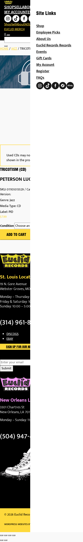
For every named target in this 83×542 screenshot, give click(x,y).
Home (4, 48)
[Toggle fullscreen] (5, 535)
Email (11, 357)
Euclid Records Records (53, 45)
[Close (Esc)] (13, 535)
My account (16, 12)
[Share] (9, 535)
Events (41, 52)
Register (42, 71)
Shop (9, 7)
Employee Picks (48, 32)
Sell (18, 7)
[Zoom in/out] (1, 535)
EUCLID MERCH (14, 29)
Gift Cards (44, 58)
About (28, 7)
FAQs (40, 78)
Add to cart (16, 234)
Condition (7, 226)
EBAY (9, 339)
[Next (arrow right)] (5, 540)
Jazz (14, 48)
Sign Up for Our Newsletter (25, 347)
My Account (45, 65)
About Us (43, 39)
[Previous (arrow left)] (1, 540)
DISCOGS (12, 334)
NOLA (28, 24)
